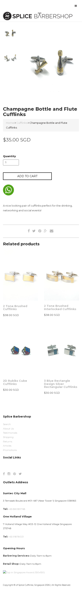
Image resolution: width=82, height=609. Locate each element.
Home (10, 122)
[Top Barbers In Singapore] (24, 572)
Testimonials (10, 432)
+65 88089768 (16, 509)
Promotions (10, 450)
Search (7, 424)
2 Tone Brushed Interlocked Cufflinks (60, 307)
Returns (7, 441)
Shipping (8, 437)
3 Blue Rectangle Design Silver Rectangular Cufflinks (60, 384)
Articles (7, 445)
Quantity (9, 156)
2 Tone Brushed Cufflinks (15, 307)
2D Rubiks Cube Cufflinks (15, 382)
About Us (8, 428)
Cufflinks (21, 122)
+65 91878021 (16, 536)
